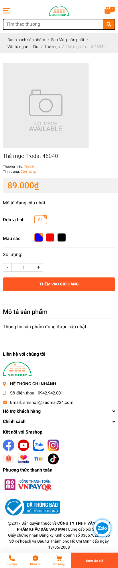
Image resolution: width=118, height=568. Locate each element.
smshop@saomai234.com (48, 402)
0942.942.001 (50, 393)
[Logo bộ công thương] (31, 507)
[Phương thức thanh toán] (28, 484)
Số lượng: (12, 254)
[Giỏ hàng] (108, 11)
